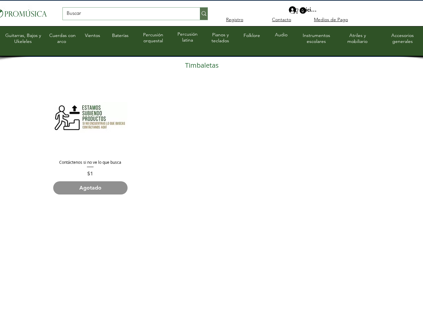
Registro (234, 19)
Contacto (281, 19)
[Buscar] (204, 14)
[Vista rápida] (90, 117)
